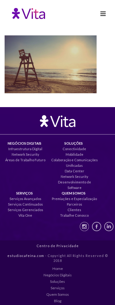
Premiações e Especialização (74, 199)
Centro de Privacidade (57, 246)
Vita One (25, 215)
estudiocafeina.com (25, 256)
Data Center (74, 171)
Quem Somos (57, 294)
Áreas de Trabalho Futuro (25, 160)
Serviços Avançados (25, 199)
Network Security (25, 154)
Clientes (74, 210)
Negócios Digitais (58, 275)
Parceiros (74, 204)
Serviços (58, 288)
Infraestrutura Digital (25, 149)
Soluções (57, 281)
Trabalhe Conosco (74, 215)
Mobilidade (74, 154)
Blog (57, 301)
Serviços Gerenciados (25, 210)
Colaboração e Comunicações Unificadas (74, 162)
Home (57, 268)
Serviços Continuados (25, 204)
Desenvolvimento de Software (74, 185)
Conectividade (74, 149)
